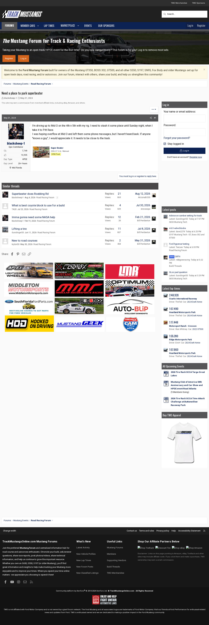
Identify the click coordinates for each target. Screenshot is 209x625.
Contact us (132, 531)
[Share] (151, 118)
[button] (38, 25)
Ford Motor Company (34, 609)
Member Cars (28, 26)
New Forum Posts (84, 566)
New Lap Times (83, 560)
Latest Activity (83, 547)
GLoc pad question (178, 272)
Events (88, 26)
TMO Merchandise (179, 3)
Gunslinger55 (18, 232)
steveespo (145, 209)
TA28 (14, 209)
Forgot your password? (177, 137)
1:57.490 (173, 309)
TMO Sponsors (198, 3)
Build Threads (175, 266)
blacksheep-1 (10, 98)
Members (111, 554)
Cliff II (175, 256)
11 (119, 228)
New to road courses (24, 240)
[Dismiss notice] (203, 70)
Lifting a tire (19, 228)
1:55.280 (173, 336)
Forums (9, 25)
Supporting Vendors (116, 560)
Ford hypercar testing (179, 244)
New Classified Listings (87, 573)
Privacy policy (162, 531)
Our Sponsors (106, 26)
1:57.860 (173, 349)
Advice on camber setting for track (185, 215)
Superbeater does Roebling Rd (30, 193)
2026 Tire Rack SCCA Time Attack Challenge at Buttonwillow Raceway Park (188, 402)
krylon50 (15, 244)
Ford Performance (178, 609)
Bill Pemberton (143, 220)
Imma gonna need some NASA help (33, 217)
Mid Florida (17, 168)
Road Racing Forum (45, 197)
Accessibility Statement (189, 531)
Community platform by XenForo (81, 591)
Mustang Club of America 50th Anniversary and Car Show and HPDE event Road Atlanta (187, 385)
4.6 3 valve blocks (177, 228)
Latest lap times (171, 288)
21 (119, 193)
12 (119, 217)
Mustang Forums (46, 541)
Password (169, 125)
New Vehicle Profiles (86, 554)
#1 (155, 118)
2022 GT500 (197, 329)
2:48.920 (174, 295)
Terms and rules (146, 531)
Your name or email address (179, 111)
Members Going (179, 392)
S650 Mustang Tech (178, 222)
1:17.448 (173, 322)
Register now (196, 157)
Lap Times (49, 26)
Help (173, 531)
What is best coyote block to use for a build (38, 205)
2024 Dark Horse (194, 302)
